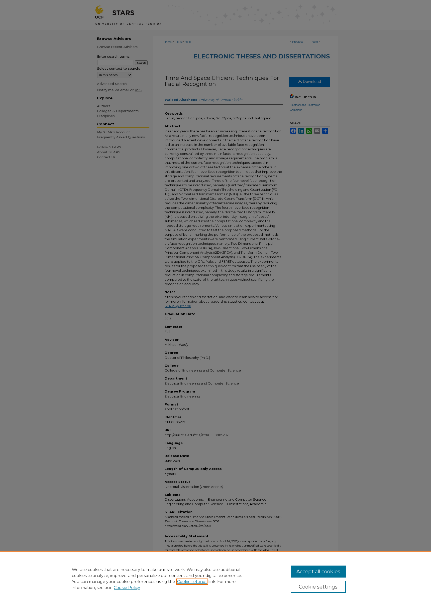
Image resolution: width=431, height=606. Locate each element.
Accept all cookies (318, 572)
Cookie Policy (127, 587)
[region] (215, 578)
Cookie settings (192, 581)
